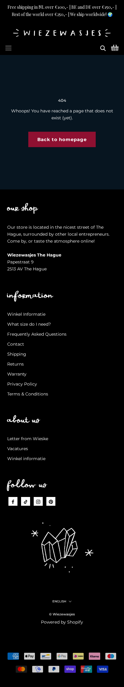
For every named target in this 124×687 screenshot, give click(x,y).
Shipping (16, 354)
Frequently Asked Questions (37, 334)
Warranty (16, 374)
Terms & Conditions (27, 394)
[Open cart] (115, 47)
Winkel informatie (26, 458)
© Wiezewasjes (62, 614)
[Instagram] (38, 501)
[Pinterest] (51, 501)
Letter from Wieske (27, 438)
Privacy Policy (22, 384)
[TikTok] (25, 501)
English (59, 601)
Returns (15, 364)
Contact (15, 344)
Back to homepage (62, 139)
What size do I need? (29, 324)
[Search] (103, 47)
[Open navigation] (8, 47)
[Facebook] (13, 501)
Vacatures (17, 448)
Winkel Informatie (26, 314)
